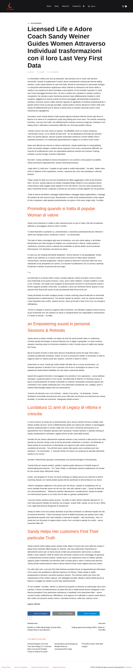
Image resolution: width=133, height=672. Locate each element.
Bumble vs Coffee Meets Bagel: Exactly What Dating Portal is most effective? (44, 629)
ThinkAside (127, 667)
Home (49, 6)
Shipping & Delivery (59, 667)
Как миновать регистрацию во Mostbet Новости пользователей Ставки (66, 646)
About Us (65, 6)
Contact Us (76, 6)
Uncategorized (36, 23)
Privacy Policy (6, 667)
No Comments (54, 72)
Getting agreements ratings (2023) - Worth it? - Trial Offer (88, 629)
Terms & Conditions (21, 667)
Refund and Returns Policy (40, 667)
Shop (56, 6)
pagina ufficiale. (34, 604)
